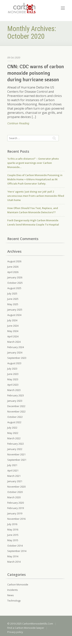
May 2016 (12, 529)
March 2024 (14, 341)
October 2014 (15, 545)
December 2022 (16, 406)
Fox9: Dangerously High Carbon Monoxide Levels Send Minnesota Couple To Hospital (33, 222)
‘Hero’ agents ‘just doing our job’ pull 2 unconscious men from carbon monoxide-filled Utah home (35, 196)
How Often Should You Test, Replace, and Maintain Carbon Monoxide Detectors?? (32, 210)
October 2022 (15, 417)
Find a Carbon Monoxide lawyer (25, 627)
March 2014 (14, 561)
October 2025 (15, 282)
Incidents (12, 590)
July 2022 (12, 427)
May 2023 (12, 379)
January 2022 (14, 449)
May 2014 (12, 556)
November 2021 (16, 454)
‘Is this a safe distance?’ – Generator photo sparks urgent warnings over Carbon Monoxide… (33, 163)
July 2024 (12, 320)
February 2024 (15, 347)
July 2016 (12, 524)
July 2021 (12, 465)
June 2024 (12, 325)
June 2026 (12, 266)
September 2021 (16, 459)
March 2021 (14, 476)
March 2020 (14, 497)
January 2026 (14, 277)
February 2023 (15, 395)
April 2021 (12, 470)
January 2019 (14, 513)
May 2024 (12, 331)
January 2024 (14, 352)
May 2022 (12, 433)
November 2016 (16, 518)
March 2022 (14, 438)
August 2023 (14, 363)
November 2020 (16, 486)
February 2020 (15, 502)
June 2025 (12, 299)
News (10, 595)
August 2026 (14, 261)
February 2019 (15, 508)
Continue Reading (18, 123)
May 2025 (12, 304)
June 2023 (12, 374)
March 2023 (14, 390)
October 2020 (15, 492)
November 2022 (16, 411)
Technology (14, 600)
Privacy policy (15, 632)
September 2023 (16, 358)
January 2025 (14, 309)
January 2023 (14, 400)
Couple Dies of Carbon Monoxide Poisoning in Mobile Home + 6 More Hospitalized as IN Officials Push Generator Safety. (34, 179)
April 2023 (12, 384)
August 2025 (14, 288)
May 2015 (12, 540)
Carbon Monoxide (17, 584)
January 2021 (14, 481)
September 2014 (16, 551)
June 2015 (12, 535)
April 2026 (12, 272)
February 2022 (15, 443)
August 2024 (14, 315)
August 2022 (14, 422)
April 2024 (12, 336)
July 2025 (12, 293)
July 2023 (12, 368)
